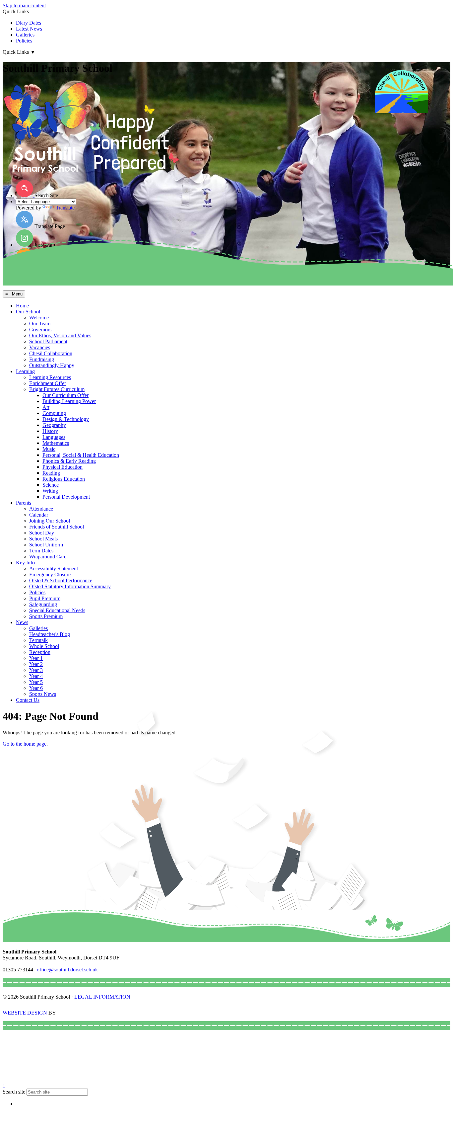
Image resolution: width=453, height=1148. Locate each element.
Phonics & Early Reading (69, 461)
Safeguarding (43, 604)
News (22, 622)
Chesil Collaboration (50, 353)
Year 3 (36, 670)
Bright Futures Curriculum (57, 389)
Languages (53, 437)
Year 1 (36, 658)
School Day (41, 532)
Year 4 (36, 676)
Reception (39, 652)
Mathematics (55, 443)
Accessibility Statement (53, 568)
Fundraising (41, 359)
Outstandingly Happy (51, 365)
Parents (23, 503)
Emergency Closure (50, 574)
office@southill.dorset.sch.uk (67, 969)
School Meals (43, 538)
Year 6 (36, 688)
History (50, 431)
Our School (28, 311)
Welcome (39, 317)
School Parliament (48, 341)
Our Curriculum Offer (65, 395)
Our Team (39, 323)
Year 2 (36, 664)
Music (48, 449)
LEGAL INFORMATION (102, 997)
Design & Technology (65, 419)
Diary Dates (28, 23)
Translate (65, 207)
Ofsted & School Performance (60, 580)
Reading (51, 473)
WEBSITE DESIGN (25, 1013)
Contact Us (27, 700)
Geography (54, 425)
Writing (50, 491)
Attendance (41, 509)
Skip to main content (24, 5)
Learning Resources (50, 377)
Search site (14, 1092)
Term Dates (41, 550)
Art (45, 407)
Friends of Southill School (56, 527)
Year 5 (36, 682)
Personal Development (66, 497)
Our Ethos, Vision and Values (60, 335)
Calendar (38, 515)
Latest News (29, 29)
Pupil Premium (44, 598)
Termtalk (38, 640)
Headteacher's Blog (49, 634)
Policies (24, 40)
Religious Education (63, 479)
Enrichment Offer (47, 383)
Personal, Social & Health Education (80, 455)
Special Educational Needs (57, 610)
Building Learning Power (69, 401)
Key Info (25, 562)
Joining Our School (49, 521)
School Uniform (46, 544)
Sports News (42, 694)
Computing (54, 413)
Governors (40, 329)
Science (50, 485)
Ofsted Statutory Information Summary (70, 586)
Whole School (44, 646)
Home (22, 305)
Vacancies (39, 347)
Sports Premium (46, 616)
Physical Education (62, 467)
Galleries (25, 35)
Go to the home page (24, 744)
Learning (25, 371)
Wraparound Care (47, 556)
